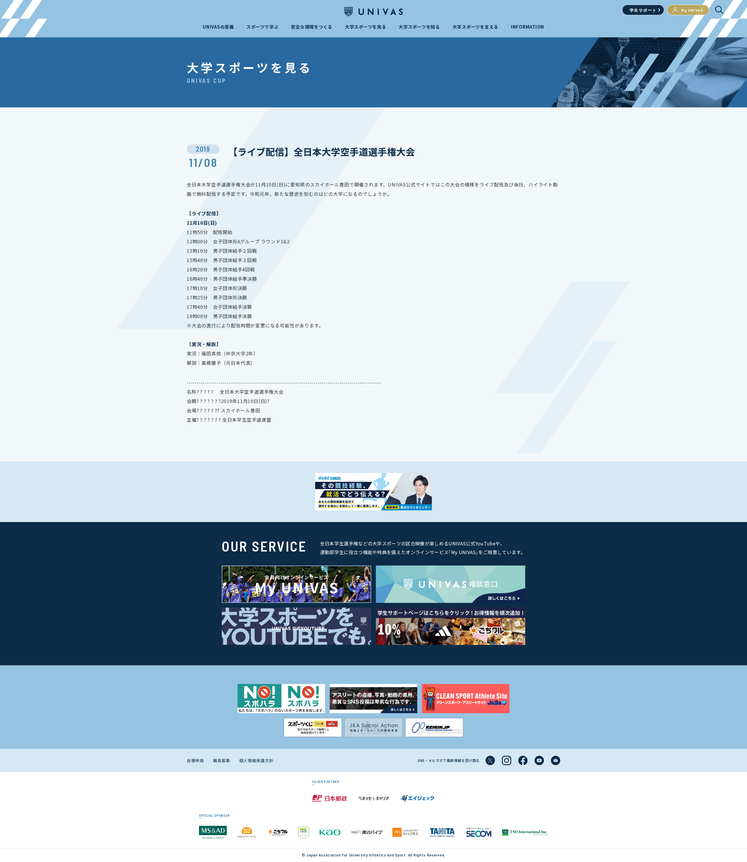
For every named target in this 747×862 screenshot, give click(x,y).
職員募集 (221, 760)
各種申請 (195, 760)
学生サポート (643, 10)
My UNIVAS (692, 10)
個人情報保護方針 (256, 760)
